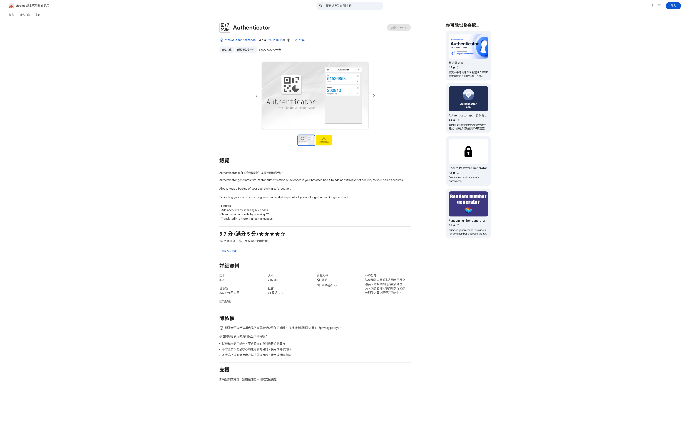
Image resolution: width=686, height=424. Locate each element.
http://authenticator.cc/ (240, 40)
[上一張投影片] (256, 95)
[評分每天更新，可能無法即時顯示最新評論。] (288, 40)
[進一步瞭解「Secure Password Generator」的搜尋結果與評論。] (457, 172)
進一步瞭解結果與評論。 (254, 241)
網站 (324, 280)
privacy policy (329, 328)
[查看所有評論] (229, 251)
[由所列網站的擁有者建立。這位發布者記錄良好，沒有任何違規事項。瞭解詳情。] (222, 40)
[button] (659, 5)
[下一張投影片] (373, 95)
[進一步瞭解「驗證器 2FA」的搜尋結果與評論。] (457, 67)
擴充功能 (227, 49)
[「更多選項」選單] (652, 5)
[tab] (11, 14)
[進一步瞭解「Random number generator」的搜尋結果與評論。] (457, 225)
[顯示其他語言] (283, 293)
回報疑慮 (225, 301)
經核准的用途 (233, 343)
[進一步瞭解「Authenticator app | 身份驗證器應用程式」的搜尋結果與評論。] (457, 120)
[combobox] (354, 6)
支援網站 (271, 379)
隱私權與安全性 (246, 49)
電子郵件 (327, 285)
